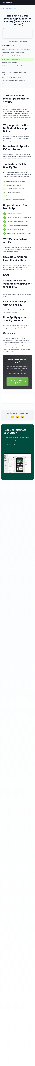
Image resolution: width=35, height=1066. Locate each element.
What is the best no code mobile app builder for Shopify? (15, 73)
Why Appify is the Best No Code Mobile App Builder (16, 49)
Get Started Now (12, 445)
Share (7, 400)
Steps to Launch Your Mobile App (11, 59)
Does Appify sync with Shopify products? (13, 80)
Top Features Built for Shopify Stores (12, 56)
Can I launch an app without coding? (12, 77)
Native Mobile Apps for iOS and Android (13, 52)
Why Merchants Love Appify (9, 62)
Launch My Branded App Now (16, 381)
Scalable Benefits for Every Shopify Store (13, 65)
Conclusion (5, 84)
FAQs (3, 69)
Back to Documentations (9, 8)
